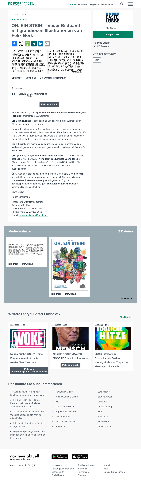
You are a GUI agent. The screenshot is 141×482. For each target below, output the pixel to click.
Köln (96, 60)
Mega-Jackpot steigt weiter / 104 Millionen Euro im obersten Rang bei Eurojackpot (28, 434)
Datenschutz (57, 472)
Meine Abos (107, 4)
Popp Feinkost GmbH (66, 411)
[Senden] (47, 43)
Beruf (100, 411)
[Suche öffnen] (122, 4)
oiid (57, 402)
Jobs (106, 469)
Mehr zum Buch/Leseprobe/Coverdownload (29, 370)
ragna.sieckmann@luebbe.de (33, 215)
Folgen (109, 34)
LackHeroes (104, 392)
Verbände (102, 402)
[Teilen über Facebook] (14, 43)
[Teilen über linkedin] (40, 43)
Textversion (83, 472)
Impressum (56, 465)
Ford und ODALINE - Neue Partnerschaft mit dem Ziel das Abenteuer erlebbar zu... (25, 403)
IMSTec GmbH (62, 416)
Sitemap (82, 475)
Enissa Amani (104, 426)
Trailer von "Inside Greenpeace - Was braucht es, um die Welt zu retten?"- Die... (27, 414)
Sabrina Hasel (105, 397)
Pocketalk (60, 426)
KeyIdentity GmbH (64, 392)
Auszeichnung (105, 406)
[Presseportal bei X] (28, 465)
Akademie (82, 469)
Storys (72, 4)
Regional (94, 4)
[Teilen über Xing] (34, 43)
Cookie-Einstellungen (114, 472)
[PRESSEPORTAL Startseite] (22, 4)
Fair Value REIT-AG (65, 406)
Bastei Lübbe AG (20, 19)
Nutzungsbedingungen (62, 469)
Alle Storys (111, 28)
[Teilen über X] (20, 43)
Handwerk (103, 416)
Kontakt (107, 465)
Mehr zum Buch (49, 104)
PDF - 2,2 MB (32, 95)
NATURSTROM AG (65, 421)
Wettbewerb (103, 421)
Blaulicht (82, 4)
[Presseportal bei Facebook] (24, 465)
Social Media (57, 475)
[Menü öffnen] (130, 4)
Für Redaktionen (86, 465)
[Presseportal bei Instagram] (32, 465)
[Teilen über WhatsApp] (27, 43)
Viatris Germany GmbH (66, 397)
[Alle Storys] (113, 22)
